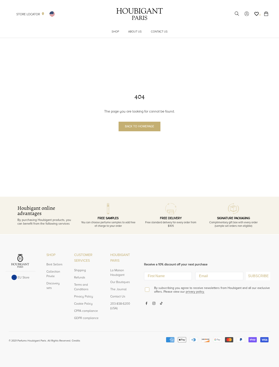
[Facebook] (146, 303)
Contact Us (159, 31)
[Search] (237, 14)
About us (135, 31)
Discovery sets (53, 286)
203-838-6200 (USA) (120, 306)
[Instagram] (153, 303)
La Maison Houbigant (117, 272)
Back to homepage (139, 126)
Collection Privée (53, 274)
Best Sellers (54, 264)
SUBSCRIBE (258, 276)
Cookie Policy (83, 304)
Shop (115, 31)
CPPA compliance (86, 311)
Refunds (79, 277)
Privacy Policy (83, 296)
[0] (256, 14)
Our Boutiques (120, 282)
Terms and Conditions (81, 287)
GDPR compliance (86, 318)
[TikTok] (161, 303)
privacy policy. (195, 292)
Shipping (80, 270)
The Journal (118, 289)
